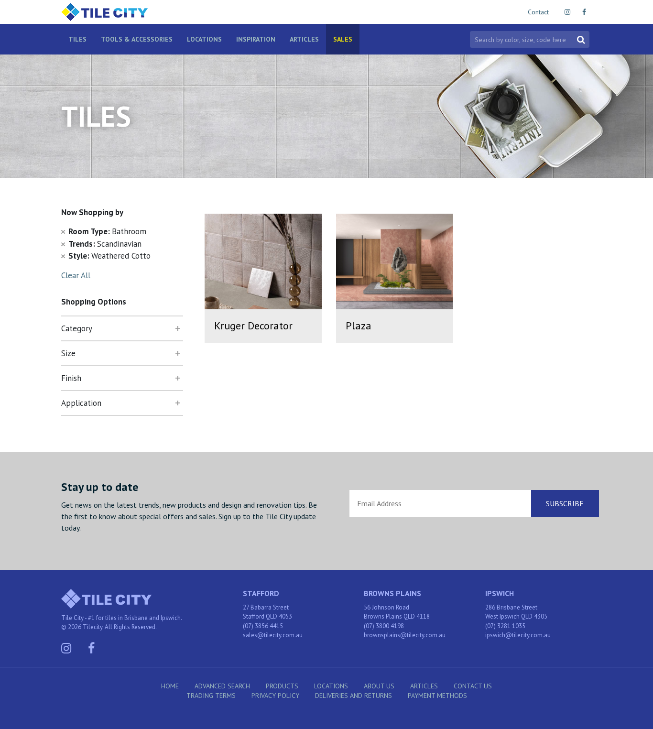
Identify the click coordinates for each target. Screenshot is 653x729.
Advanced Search (222, 686)
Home (170, 686)
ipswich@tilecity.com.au (518, 635)
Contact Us (473, 686)
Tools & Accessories (137, 39)
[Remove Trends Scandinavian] (63, 244)
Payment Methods (437, 695)
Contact (538, 12)
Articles (304, 39)
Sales (342, 39)
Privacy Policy (275, 695)
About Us (379, 686)
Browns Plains (392, 593)
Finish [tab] (71, 378)
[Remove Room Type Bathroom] (63, 231)
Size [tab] (68, 353)
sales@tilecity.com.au (273, 635)
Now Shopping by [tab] (92, 212)
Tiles (77, 39)
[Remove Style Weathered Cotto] (63, 256)
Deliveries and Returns (353, 695)
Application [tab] (81, 403)
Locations (204, 39)
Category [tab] (76, 328)
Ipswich (499, 593)
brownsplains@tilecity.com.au (405, 635)
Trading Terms (211, 695)
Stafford (261, 593)
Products (282, 686)
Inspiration (255, 39)
